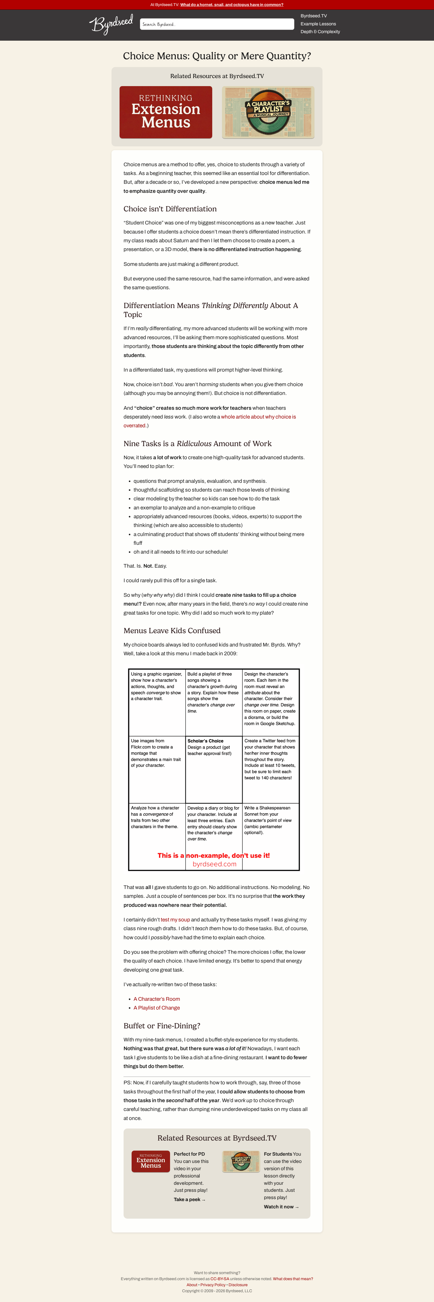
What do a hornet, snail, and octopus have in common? (232, 5)
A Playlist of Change (157, 1008)
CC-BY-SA (219, 1279)
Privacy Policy (213, 1285)
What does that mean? (293, 1279)
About (192, 1285)
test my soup (175, 919)
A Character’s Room (157, 999)
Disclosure (238, 1285)
